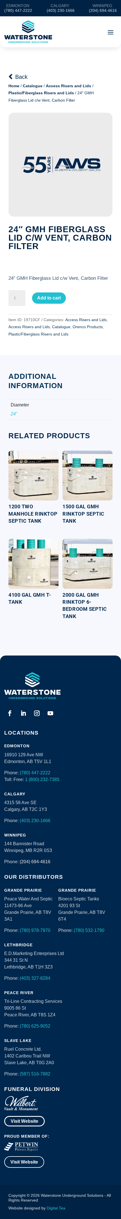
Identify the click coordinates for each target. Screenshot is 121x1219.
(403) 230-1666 (35, 820)
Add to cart (49, 298)
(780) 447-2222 (35, 772)
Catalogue (32, 86)
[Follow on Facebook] (9, 713)
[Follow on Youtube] (50, 713)
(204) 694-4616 (35, 861)
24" (14, 413)
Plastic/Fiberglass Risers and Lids (41, 93)
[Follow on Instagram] (36, 713)
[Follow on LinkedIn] (23, 713)
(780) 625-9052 (35, 1026)
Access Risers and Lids (68, 86)
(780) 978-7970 (35, 930)
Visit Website (24, 1121)
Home (13, 86)
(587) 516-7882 (35, 1074)
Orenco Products (88, 327)
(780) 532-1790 (89, 930)
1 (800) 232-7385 (42, 779)
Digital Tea (56, 1208)
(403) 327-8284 (35, 978)
